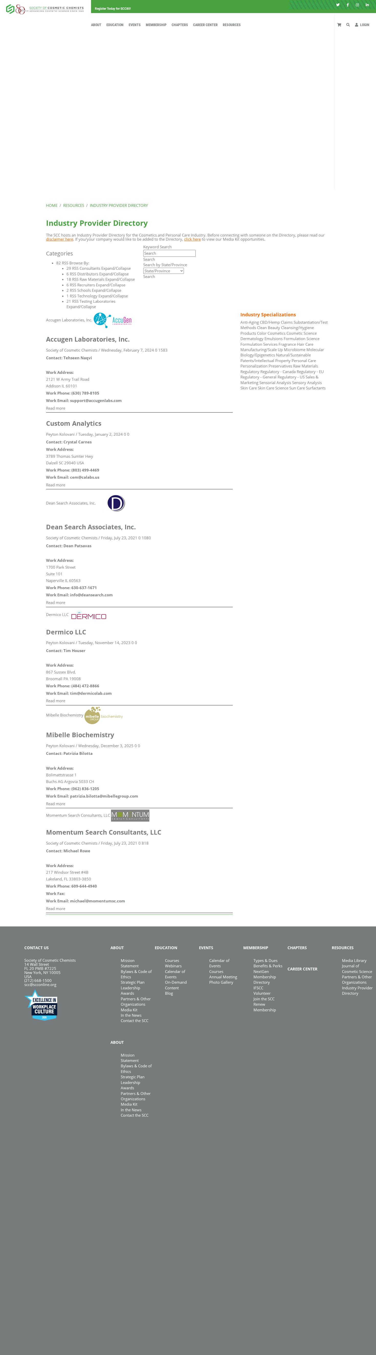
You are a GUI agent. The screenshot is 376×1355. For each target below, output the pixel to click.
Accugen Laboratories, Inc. (69, 319)
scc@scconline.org (40, 984)
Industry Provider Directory (357, 990)
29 (69, 268)
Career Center (205, 25)
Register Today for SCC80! (113, 8)
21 (69, 301)
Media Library (354, 960)
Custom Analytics (73, 423)
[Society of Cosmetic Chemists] (43, 7)
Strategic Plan (133, 982)
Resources (232, 25)
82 (58, 262)
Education (115, 25)
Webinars (173, 965)
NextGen (261, 971)
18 (69, 279)
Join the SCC (263, 998)
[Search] (348, 24)
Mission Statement (130, 963)
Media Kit (129, 1009)
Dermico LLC (57, 614)
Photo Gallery (221, 982)
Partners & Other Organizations (136, 1001)
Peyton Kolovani (60, 434)
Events (135, 25)
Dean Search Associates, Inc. (71, 503)
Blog (169, 993)
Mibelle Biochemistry (64, 715)
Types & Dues (265, 960)
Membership (156, 25)
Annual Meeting (223, 976)
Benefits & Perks (267, 965)
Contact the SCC (134, 1020)
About (96, 25)
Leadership (130, 987)
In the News (131, 1015)
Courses (172, 960)
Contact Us (36, 947)
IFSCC (258, 987)
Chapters (180, 25)
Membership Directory (264, 979)
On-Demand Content (176, 985)
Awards (127, 993)
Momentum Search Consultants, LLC (78, 815)
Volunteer (262, 993)
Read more (55, 408)
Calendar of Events (175, 974)
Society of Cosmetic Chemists (71, 350)
